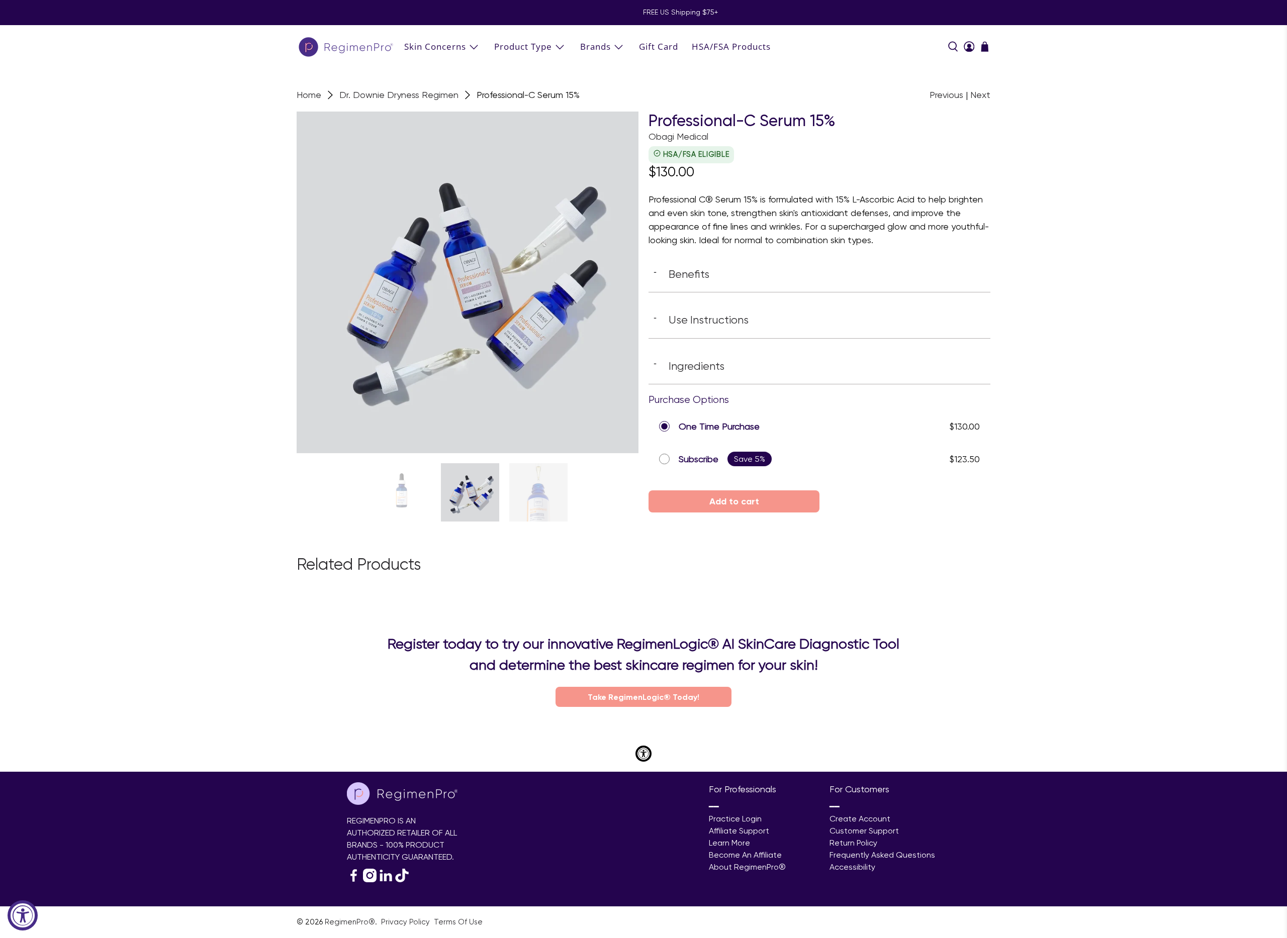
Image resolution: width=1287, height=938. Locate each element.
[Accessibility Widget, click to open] (23, 915)
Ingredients (689, 365)
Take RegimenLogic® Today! (643, 697)
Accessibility (852, 867)
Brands (595, 46)
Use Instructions (701, 319)
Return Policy (853, 843)
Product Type (523, 46)
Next (980, 94)
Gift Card (658, 46)
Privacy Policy (406, 921)
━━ (714, 806)
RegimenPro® (350, 921)
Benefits (681, 273)
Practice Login (735, 818)
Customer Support (864, 831)
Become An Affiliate (745, 855)
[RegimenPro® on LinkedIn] (386, 879)
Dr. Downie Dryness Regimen (398, 94)
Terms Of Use (458, 921)
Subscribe (698, 459)
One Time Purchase (719, 426)
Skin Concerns (435, 46)
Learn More (729, 843)
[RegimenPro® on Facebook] (353, 879)
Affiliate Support (739, 831)
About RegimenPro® (747, 867)
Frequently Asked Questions (882, 855)
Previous (946, 94)
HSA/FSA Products (731, 46)
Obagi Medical (678, 136)
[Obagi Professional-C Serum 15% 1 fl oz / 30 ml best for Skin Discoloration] (467, 282)
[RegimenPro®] (347, 46)
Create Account (860, 818)
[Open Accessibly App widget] (643, 754)
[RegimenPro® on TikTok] (402, 879)
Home (309, 94)
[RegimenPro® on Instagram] (370, 879)
